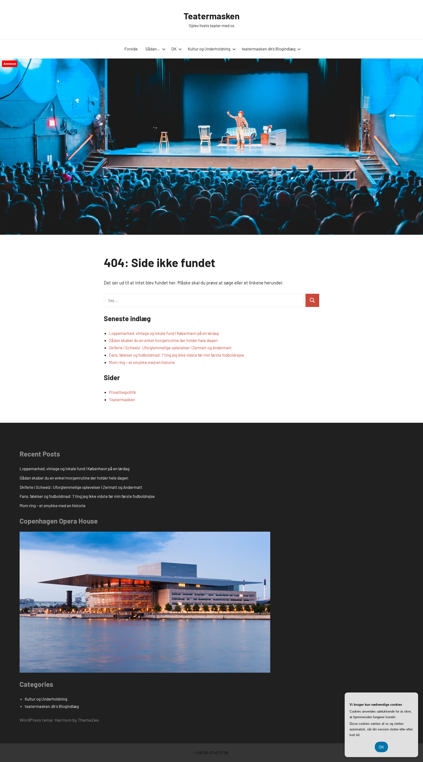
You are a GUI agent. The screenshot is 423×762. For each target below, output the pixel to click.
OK (381, 747)
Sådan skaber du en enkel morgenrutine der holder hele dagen (163, 340)
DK (173, 48)
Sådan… (152, 48)
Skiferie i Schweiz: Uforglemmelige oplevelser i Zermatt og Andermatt (170, 347)
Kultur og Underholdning (209, 48)
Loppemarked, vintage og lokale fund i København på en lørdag (164, 333)
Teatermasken (212, 16)
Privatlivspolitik (122, 392)
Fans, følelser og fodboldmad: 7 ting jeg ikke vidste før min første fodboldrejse (176, 354)
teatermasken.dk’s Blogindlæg (268, 48)
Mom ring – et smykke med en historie (142, 362)
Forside (131, 48)
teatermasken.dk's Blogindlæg (52, 706)
